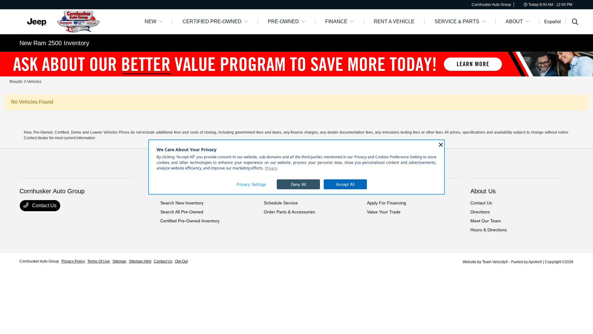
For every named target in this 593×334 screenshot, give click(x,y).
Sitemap (119, 261)
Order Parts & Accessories (289, 211)
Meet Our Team (485, 220)
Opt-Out (181, 261)
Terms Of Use (98, 261)
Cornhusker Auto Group (39, 261)
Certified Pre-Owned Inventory (190, 220)
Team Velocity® (495, 262)
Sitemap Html (140, 261)
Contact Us (44, 205)
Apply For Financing (386, 202)
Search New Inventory (182, 202)
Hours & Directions (488, 229)
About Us (483, 191)
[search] (575, 23)
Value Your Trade (384, 211)
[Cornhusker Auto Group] (72, 21)
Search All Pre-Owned (181, 211)
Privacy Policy (73, 261)
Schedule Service (281, 202)
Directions (480, 211)
